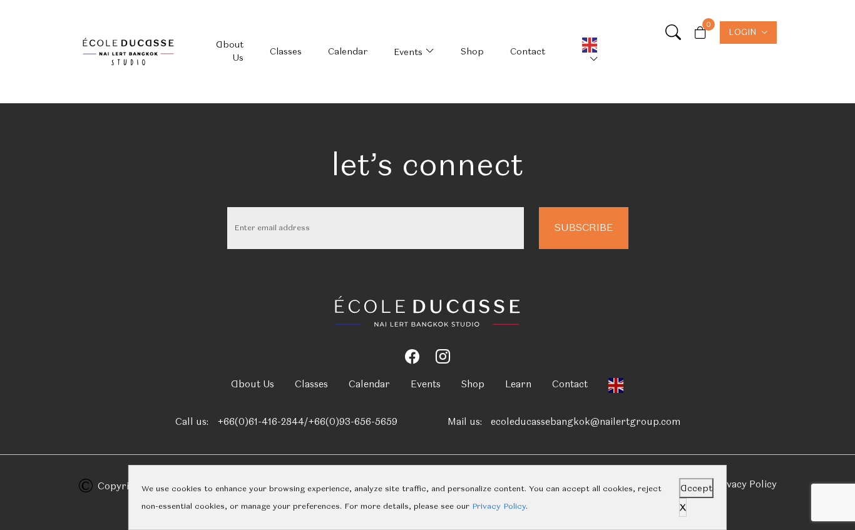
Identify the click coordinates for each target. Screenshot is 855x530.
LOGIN (742, 32)
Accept (696, 488)
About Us (229, 51)
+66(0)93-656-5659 (352, 421)
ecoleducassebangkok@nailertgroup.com (585, 421)
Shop (472, 51)
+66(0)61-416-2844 (260, 421)
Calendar (347, 51)
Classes (286, 51)
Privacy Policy (745, 484)
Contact (527, 51)
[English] (584, 52)
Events (408, 52)
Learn (518, 384)
